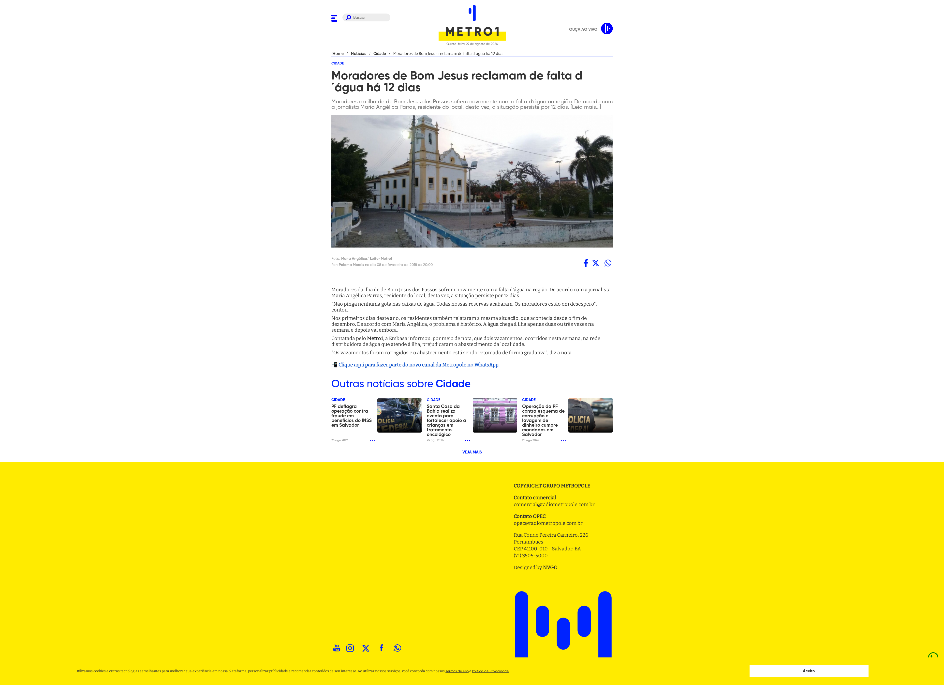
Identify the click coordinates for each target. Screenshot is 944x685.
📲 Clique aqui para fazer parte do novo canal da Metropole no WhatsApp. (415, 365)
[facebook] (586, 263)
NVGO (550, 567)
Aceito (809, 671)
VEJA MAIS (472, 452)
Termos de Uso (457, 671)
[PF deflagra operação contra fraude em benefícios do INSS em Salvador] (399, 415)
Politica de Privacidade (490, 671)
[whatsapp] (608, 263)
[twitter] (596, 263)
